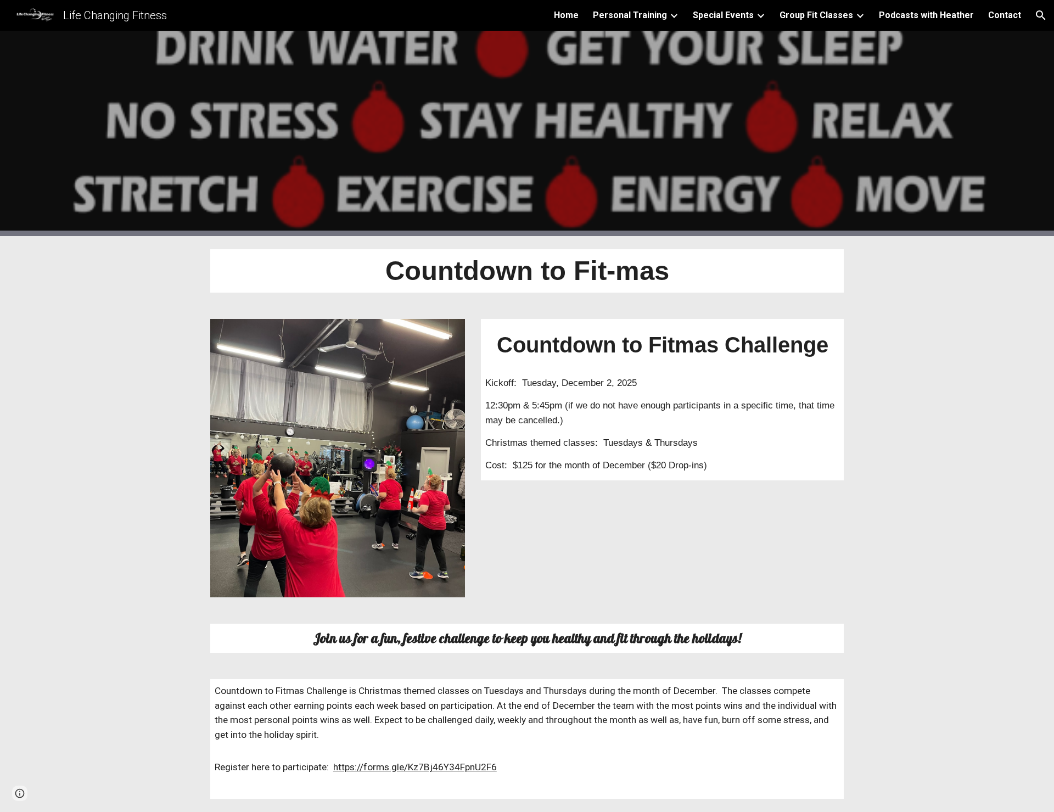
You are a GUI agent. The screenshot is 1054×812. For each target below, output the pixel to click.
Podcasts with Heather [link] (926, 15)
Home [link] (566, 15)
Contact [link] (1004, 15)
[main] (527, 271)
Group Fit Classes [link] (816, 15)
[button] (1041, 15)
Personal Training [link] (630, 15)
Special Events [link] (723, 15)
